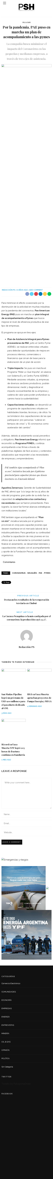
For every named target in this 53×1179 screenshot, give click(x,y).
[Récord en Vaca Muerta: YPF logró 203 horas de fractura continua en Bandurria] (13, 729)
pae (40, 573)
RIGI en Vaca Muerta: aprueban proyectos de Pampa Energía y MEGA (39, 698)
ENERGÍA (5, 1017)
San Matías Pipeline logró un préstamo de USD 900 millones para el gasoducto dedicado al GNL (13, 701)
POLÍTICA (5, 1058)
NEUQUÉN (32, 573)
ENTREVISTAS (7, 1025)
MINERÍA (5, 1033)
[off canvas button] (4, 3)
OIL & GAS (26, 22)
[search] (48, 3)
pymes (47, 573)
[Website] (26, 654)
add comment (36, 290)
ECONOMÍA (6, 1000)
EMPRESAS (6, 1008)
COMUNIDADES (8, 992)
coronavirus (18, 573)
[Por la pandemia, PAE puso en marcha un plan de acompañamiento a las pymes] (26, 173)
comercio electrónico (10, 983)
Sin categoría (7, 1067)
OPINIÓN (5, 1050)
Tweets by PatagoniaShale (16, 1083)
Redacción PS (8, 290)
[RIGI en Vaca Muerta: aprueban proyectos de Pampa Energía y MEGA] (39, 679)
